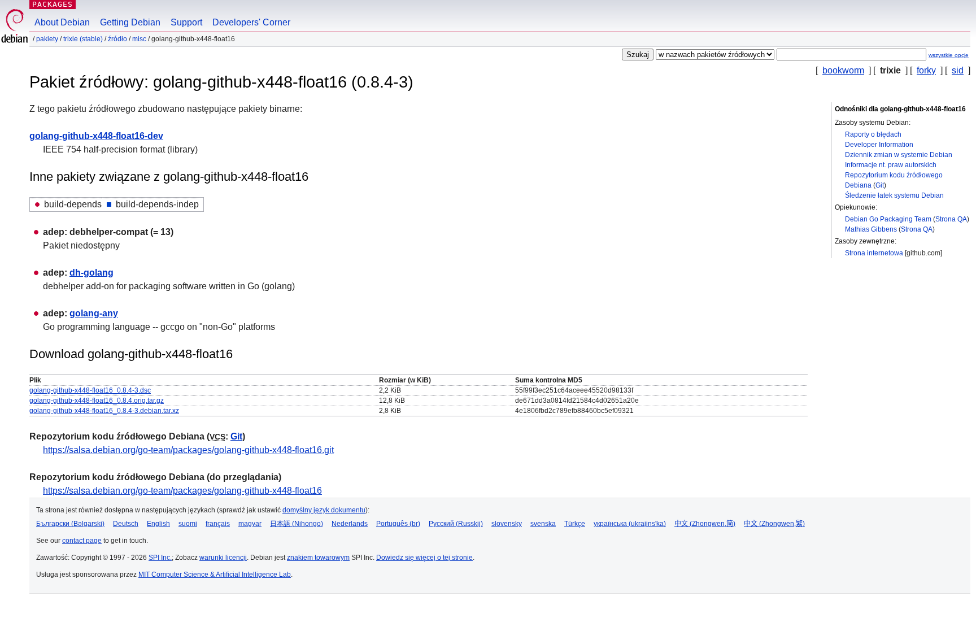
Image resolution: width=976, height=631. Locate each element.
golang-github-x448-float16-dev (96, 136)
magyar (250, 524)
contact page (82, 541)
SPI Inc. (160, 558)
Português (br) (398, 524)
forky (926, 70)
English (158, 524)
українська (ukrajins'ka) (630, 524)
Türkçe (574, 524)
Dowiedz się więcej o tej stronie (424, 558)
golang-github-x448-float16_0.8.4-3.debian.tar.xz (104, 411)
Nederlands (350, 524)
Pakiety (47, 39)
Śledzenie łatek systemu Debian (894, 195)
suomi (187, 524)
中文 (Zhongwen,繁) (774, 524)
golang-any (93, 313)
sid (958, 70)
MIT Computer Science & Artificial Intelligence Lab (214, 574)
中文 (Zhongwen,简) (704, 524)
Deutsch (125, 524)
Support (186, 22)
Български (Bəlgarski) (70, 524)
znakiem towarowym (318, 558)
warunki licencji (223, 558)
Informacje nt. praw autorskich (890, 165)
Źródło (117, 39)
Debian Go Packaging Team (888, 219)
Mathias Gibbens (871, 229)
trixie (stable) (83, 39)
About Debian (62, 22)
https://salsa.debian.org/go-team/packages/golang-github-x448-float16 (182, 490)
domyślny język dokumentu (323, 510)
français (218, 524)
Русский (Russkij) (456, 524)
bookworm (843, 70)
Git (879, 185)
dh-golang (91, 272)
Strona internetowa (874, 253)
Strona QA (951, 219)
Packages (52, 4)
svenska (543, 524)
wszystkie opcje (949, 55)
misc (139, 39)
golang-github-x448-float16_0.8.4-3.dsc (90, 390)
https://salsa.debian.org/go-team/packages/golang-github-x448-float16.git (188, 450)
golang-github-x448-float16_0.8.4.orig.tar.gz (96, 400)
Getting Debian (130, 22)
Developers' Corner (251, 22)
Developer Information (879, 145)
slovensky (506, 524)
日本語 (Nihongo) (296, 524)
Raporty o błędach (873, 134)
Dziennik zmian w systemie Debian (898, 155)
